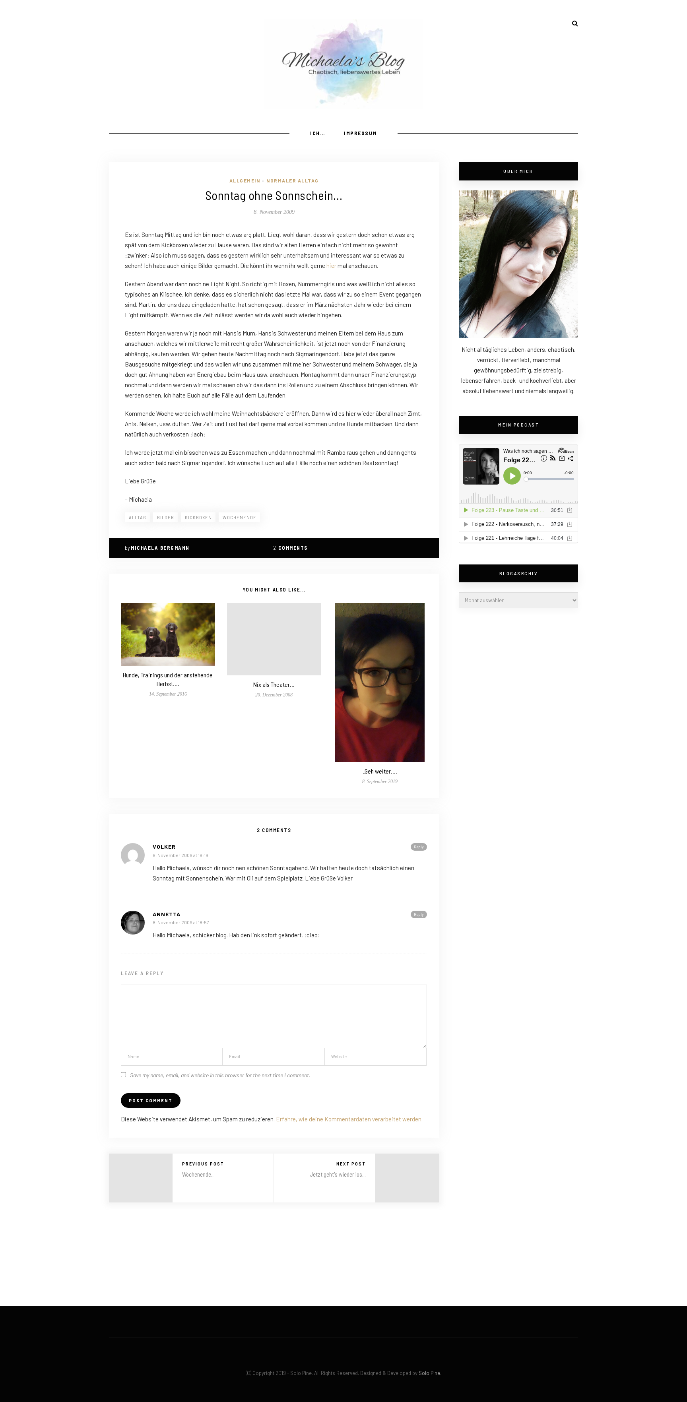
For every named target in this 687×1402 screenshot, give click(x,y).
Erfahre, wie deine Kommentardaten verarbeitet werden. (349, 1119)
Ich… (317, 133)
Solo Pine (429, 1373)
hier (331, 265)
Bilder (165, 517)
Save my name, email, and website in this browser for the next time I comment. (220, 1075)
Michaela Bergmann (160, 548)
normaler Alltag (292, 180)
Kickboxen (198, 517)
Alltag (137, 517)
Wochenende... (198, 1174)
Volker (164, 846)
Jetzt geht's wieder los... (338, 1174)
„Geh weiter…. (380, 771)
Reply (419, 846)
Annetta (166, 914)
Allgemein (244, 180)
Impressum (360, 133)
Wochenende (239, 517)
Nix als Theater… (274, 684)
